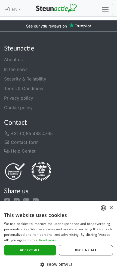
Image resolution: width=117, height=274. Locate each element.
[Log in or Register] (7, 9)
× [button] (111, 208)
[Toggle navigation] (105, 9)
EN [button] (15, 9)
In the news (15, 69)
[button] (7, 201)
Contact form (24, 142)
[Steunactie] (56, 8)
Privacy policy (18, 98)
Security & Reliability (25, 79)
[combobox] (103, 208)
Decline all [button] (86, 250)
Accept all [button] (30, 250)
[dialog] (58, 237)
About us (13, 59)
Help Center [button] (23, 151)
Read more (48, 240)
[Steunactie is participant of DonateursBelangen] (15, 171)
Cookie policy (18, 107)
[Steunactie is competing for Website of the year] (41, 171)
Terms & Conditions (24, 88)
